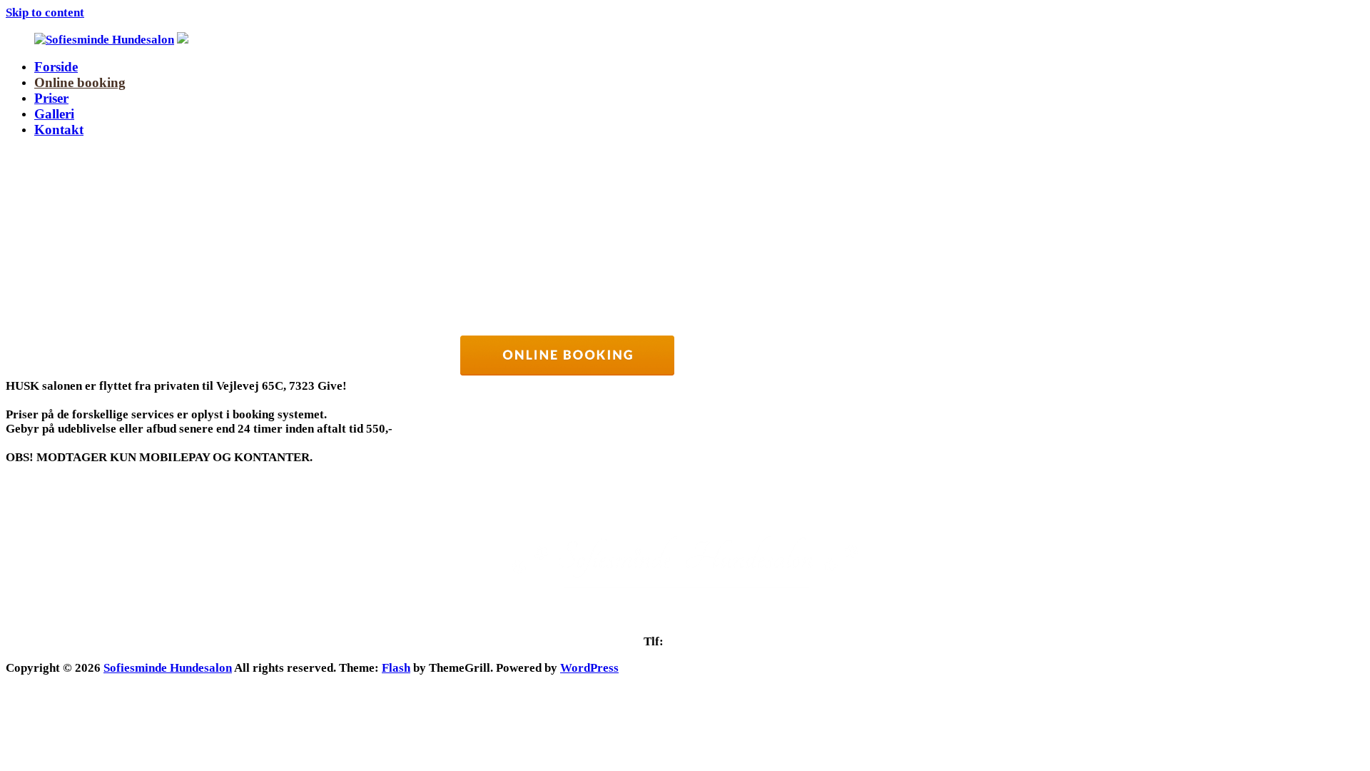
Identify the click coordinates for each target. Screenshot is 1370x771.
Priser (51, 98)
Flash (396, 668)
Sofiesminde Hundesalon (167, 668)
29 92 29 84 (696, 641)
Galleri (54, 113)
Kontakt (58, 129)
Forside (56, 66)
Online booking (80, 82)
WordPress (589, 668)
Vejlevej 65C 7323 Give (685, 620)
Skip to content (45, 12)
